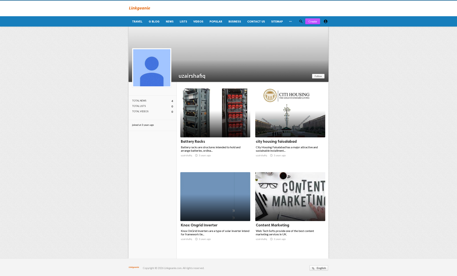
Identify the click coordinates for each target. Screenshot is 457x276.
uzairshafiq (192, 76)
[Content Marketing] (290, 211)
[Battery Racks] (215, 128)
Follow (318, 76)
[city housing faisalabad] (290, 128)
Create (312, 21)
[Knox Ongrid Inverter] (215, 211)
